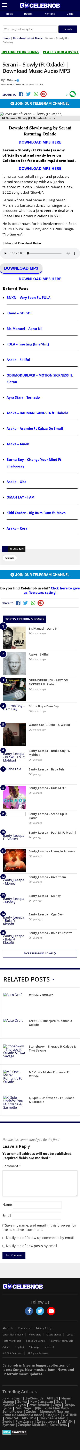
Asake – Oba (16, 481)
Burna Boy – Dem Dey (44, 706)
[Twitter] (28, 94)
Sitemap (34, 1347)
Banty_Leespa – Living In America (52, 851)
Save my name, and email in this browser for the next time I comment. (39, 1227)
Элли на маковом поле (22, 1415)
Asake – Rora (17, 528)
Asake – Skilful (18, 359)
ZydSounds (34, 1398)
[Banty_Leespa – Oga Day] (14, 920)
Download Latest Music (27, 38)
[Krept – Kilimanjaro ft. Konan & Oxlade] (14, 1026)
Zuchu (31, 1411)
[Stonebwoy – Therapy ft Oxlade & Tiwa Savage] (14, 1052)
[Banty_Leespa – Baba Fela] (14, 775)
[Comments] (73, 94)
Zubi (60, 1401)
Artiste (50, 14)
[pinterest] (43, 94)
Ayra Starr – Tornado (23, 397)
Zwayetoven (47, 1421)
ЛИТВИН (70, 1415)
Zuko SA (11, 1418)
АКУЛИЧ (29, 1418)
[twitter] (40, 1311)
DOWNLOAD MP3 (21, 268)
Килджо (52, 1415)
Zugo (57, 1405)
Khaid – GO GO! (19, 313)
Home (9, 14)
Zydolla (8, 1405)
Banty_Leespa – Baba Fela (46, 769)
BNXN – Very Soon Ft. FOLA (28, 297)
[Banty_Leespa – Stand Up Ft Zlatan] (14, 819)
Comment (11, 1166)
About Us (7, 1328)
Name (7, 1204)
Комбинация (41, 1401)
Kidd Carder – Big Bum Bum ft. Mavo (36, 513)
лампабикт (12, 1398)
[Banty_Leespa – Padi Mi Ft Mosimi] (14, 838)
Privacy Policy (43, 1328)
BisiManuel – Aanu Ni (24, 328)
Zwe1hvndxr (39, 1405)
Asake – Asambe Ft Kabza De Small (35, 428)
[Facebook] (21, 94)
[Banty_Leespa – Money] (14, 901)
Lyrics (69, 1334)
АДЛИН (66, 1421)
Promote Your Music (61, 1341)
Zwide (7, 1421)
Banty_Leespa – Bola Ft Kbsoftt (50, 933)
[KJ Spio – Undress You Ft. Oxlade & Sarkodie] (14, 1103)
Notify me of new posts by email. (32, 1246)
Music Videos (53, 1334)
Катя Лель (58, 1424)
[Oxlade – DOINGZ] (14, 1001)
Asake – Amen (18, 444)
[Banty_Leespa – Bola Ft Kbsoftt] (14, 939)
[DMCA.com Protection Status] (40, 1432)
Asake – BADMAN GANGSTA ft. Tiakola (37, 413)
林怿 (38, 1408)
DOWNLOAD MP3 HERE (40, 142)
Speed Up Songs (35, 1341)
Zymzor (8, 1424)
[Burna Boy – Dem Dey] (14, 712)
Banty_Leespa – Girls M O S (47, 788)
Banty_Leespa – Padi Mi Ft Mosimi (52, 832)
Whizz (11, 80)
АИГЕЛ (52, 1398)
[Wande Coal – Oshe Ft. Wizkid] (14, 734)
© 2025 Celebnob (12, 1353)
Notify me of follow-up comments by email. (40, 1237)
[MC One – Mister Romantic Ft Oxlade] (14, 1078)
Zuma (22, 1401)
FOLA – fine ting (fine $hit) (28, 344)
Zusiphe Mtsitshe (32, 1424)
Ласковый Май (52, 1418)
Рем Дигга (24, 1421)
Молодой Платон (54, 1411)
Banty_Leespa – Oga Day (46, 914)
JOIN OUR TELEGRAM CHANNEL (42, 103)
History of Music (11, 1341)
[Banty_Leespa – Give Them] (14, 883)
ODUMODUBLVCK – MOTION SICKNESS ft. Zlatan (48, 682)
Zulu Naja (23, 1408)
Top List (19, 1347)
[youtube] (51, 1311)
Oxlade (9, 558)
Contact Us (24, 1328)
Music (28, 14)
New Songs (35, 1334)
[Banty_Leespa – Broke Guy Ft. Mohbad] (14, 756)
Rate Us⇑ (49, 1347)
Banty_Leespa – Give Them (47, 877)
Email (6, 1215)
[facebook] (29, 1311)
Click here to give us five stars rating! (52, 590)
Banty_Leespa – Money (45, 896)
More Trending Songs (39, 953)
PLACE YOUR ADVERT (61, 52)
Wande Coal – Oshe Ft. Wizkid (49, 725)
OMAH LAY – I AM (20, 497)
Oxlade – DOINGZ (41, 995)
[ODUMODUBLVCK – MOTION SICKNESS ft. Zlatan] (14, 689)
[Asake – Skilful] (14, 663)
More (70, 14)
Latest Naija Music (12, 1334)
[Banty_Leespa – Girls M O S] (14, 797)
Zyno (22, 1405)
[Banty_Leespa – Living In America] (14, 860)
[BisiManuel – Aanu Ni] (14, 638)
